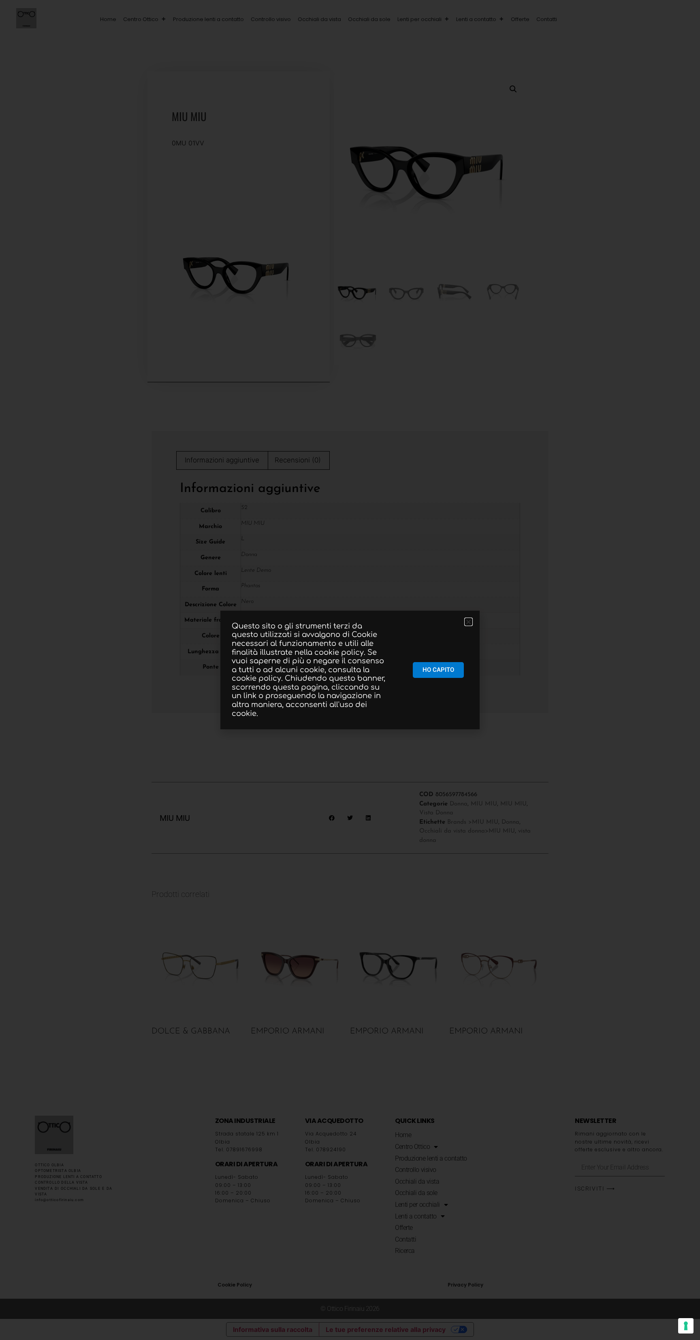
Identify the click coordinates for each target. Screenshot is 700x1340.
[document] (350, 670)
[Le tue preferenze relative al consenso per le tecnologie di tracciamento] (686, 1326)
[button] (569, 19)
